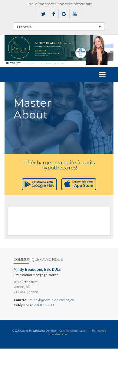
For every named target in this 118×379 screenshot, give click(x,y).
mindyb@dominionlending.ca (51, 300)
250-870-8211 (44, 305)
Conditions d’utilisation (73, 330)
